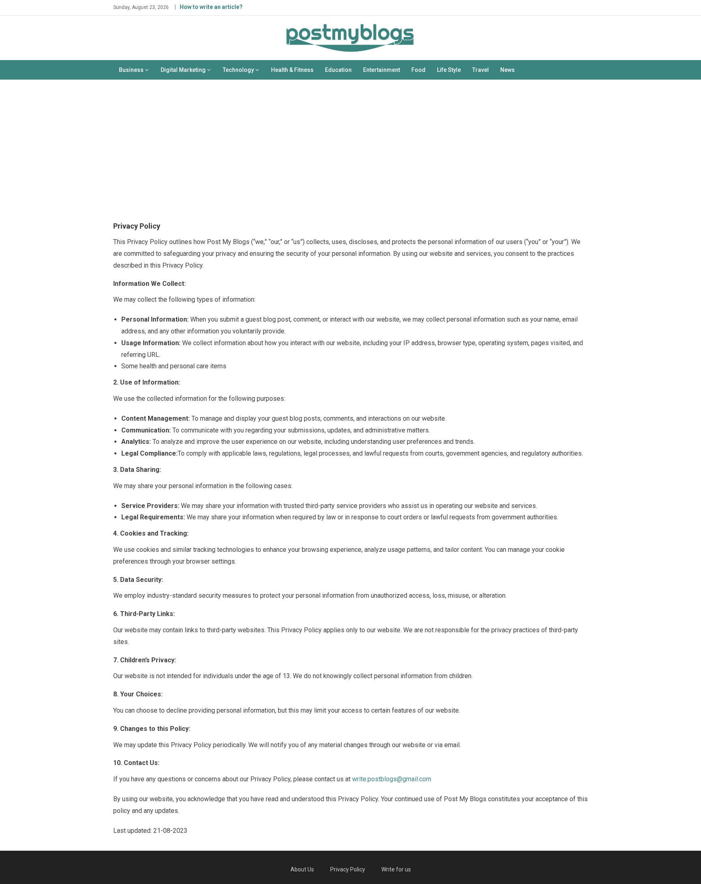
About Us (302, 869)
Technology (238, 70)
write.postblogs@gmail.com (391, 779)
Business (131, 70)
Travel (480, 70)
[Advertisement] (350, 148)
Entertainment (381, 70)
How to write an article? (211, 7)
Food (418, 70)
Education (338, 70)
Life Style (449, 70)
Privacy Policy (347, 869)
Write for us (396, 869)
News (507, 70)
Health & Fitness (292, 70)
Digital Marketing (183, 70)
